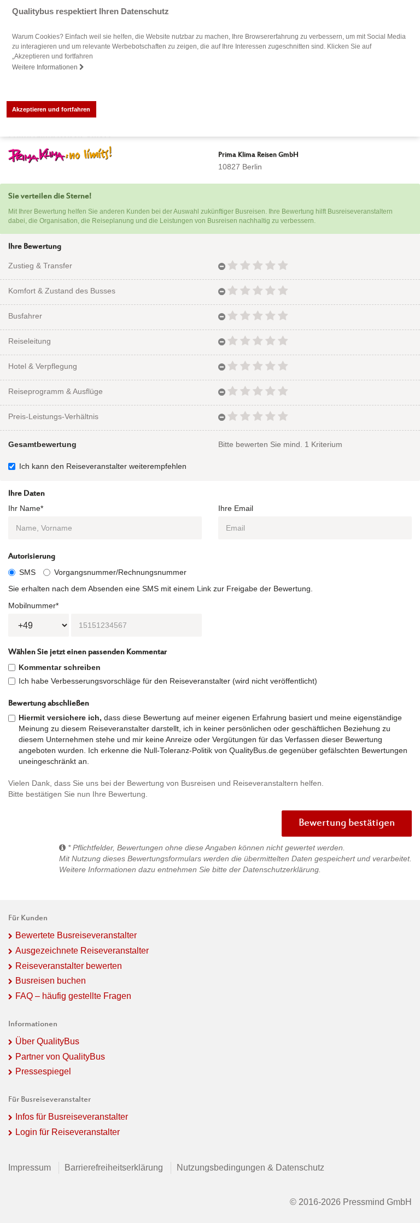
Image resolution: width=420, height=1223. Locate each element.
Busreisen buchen (50, 980)
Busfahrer (25, 315)
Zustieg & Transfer (40, 265)
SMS (27, 572)
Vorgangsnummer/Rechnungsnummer (120, 572)
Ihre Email (235, 508)
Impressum (29, 1167)
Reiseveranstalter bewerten (68, 966)
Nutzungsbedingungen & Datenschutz (250, 1167)
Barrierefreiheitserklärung (114, 1167)
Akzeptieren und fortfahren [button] (51, 109)
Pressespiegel (43, 1071)
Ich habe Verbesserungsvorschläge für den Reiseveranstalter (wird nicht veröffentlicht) (168, 681)
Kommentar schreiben (60, 667)
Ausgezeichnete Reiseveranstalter (82, 950)
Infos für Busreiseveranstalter (71, 1116)
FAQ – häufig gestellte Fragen (73, 996)
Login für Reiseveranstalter (67, 1132)
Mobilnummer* (33, 605)
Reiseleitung (29, 341)
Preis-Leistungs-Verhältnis (53, 416)
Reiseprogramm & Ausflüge (55, 391)
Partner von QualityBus (60, 1056)
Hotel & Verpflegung (42, 366)
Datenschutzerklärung (281, 869)
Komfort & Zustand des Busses (61, 290)
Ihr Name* (25, 508)
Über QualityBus (47, 1041)
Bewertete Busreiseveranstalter (76, 935)
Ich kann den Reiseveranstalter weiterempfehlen (102, 466)
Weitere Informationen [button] (45, 67)
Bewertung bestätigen (347, 823)
